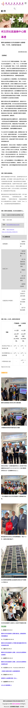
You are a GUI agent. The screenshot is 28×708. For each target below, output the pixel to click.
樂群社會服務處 (16, 703)
